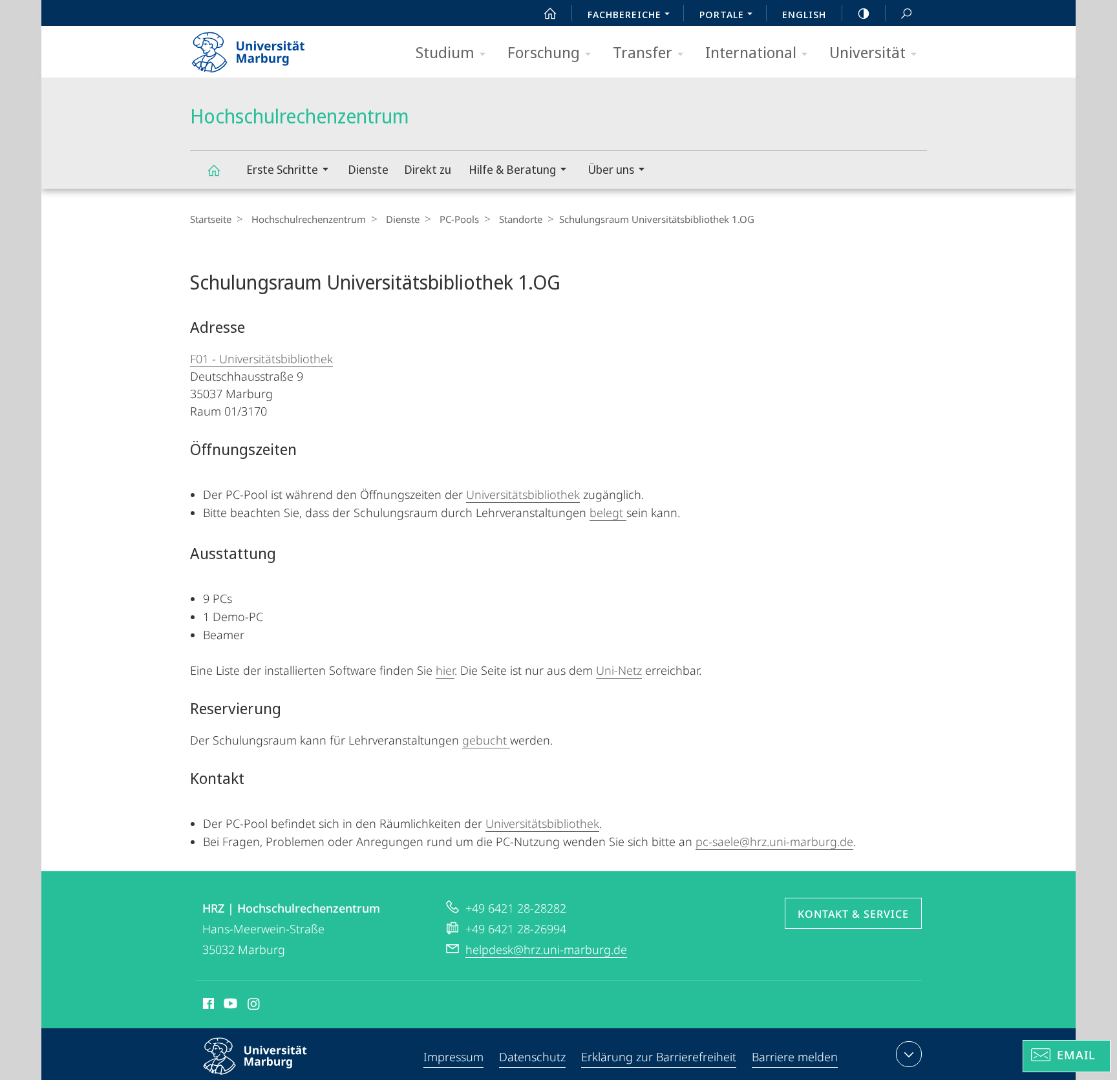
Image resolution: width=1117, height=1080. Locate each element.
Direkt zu (427, 169)
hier (445, 670)
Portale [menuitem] (721, 14)
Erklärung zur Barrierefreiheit (658, 1056)
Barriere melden (795, 1056)
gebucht (486, 740)
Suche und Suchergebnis (906, 13)
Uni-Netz (619, 670)
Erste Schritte (282, 169)
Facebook (207, 1005)
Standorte (520, 219)
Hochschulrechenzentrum (213, 170)
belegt (608, 512)
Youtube (229, 1005)
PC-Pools (459, 219)
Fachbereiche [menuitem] (624, 14)
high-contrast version (863, 13)
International (750, 52)
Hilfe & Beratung (512, 169)
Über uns (611, 169)
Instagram (254, 1005)
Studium (445, 52)
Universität (867, 52)
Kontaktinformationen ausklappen (909, 1054)
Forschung (543, 52)
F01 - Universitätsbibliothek (261, 358)
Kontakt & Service (853, 914)
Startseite (210, 219)
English (804, 14)
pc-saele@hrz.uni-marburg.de (774, 841)
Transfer (642, 52)
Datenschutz (532, 1056)
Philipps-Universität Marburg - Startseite (271, 47)
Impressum (453, 1056)
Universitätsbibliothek (523, 494)
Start (550, 13)
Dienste (368, 169)
